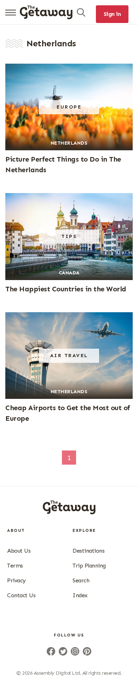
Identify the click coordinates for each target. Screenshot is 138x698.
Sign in (112, 14)
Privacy (16, 580)
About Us (18, 550)
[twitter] (63, 651)
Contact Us (21, 595)
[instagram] (75, 651)
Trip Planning (89, 565)
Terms (15, 565)
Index (80, 595)
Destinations (88, 550)
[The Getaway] (69, 512)
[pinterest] (87, 651)
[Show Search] (81, 12)
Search (81, 580)
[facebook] (51, 651)
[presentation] (46, 12)
